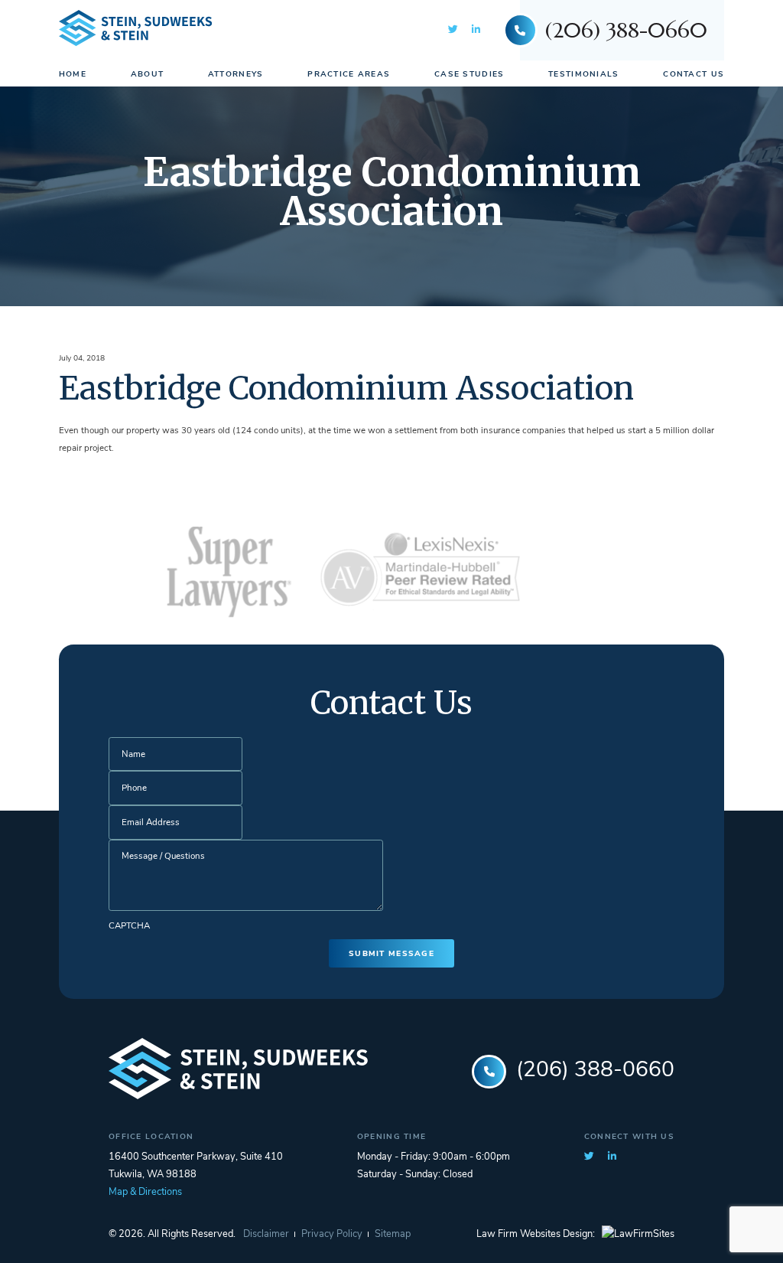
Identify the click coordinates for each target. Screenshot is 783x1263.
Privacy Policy (331, 1234)
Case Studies (469, 74)
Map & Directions (145, 1192)
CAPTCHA (129, 926)
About (147, 74)
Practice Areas (348, 74)
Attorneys (236, 74)
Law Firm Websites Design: (535, 1234)
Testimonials (583, 74)
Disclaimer (266, 1234)
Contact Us (693, 74)
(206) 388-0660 (626, 30)
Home (72, 74)
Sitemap (393, 1234)
